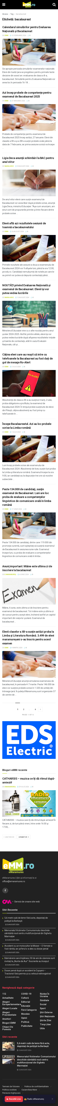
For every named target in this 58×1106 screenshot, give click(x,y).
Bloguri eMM (9, 1023)
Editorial (25, 1002)
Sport (43, 1008)
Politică (25, 1022)
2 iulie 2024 (16, 367)
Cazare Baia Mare (29, 1090)
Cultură (25, 998)
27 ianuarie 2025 (18, 101)
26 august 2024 (17, 231)
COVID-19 (26, 994)
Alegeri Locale (9, 1008)
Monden (25, 1014)
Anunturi (6, 1019)
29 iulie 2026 (24, 787)
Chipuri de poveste (7, 1028)
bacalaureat (21, 14)
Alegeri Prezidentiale (9, 1013)
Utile (42, 1028)
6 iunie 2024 (24, 574)
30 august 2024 (23, 166)
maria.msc (9, 166)
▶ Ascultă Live (14, 1099)
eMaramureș (10, 787)
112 (4, 994)
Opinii (24, 1018)
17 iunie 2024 (16, 509)
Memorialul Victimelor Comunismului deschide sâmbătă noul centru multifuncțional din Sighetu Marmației (28, 933)
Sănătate (44, 1000)
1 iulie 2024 (16, 432)
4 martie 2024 (16, 648)
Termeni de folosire (10, 1086)
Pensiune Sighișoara (11, 1093)
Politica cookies (9, 1090)
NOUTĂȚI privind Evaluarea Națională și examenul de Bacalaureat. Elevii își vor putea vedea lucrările (26, 289)
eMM (6, 35)
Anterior (9, 837)
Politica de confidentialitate (36, 1086)
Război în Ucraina (44, 995)
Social (43, 1004)
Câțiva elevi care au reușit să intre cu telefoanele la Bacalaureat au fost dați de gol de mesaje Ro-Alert (27, 358)
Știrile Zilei (45, 1020)
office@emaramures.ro (13, 881)
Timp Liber (45, 1024)
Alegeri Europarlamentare (11, 1003)
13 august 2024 (23, 297)
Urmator (23, 837)
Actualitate (7, 998)
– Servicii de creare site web (26, 901)
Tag (11, 14)
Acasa (5, 14)
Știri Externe (46, 1012)
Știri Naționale (47, 1016)
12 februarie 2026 (18, 35)
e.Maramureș (10, 574)
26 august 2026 (13, 924)
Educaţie (25, 1006)
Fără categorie (29, 1010)
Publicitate (26, 1026)
